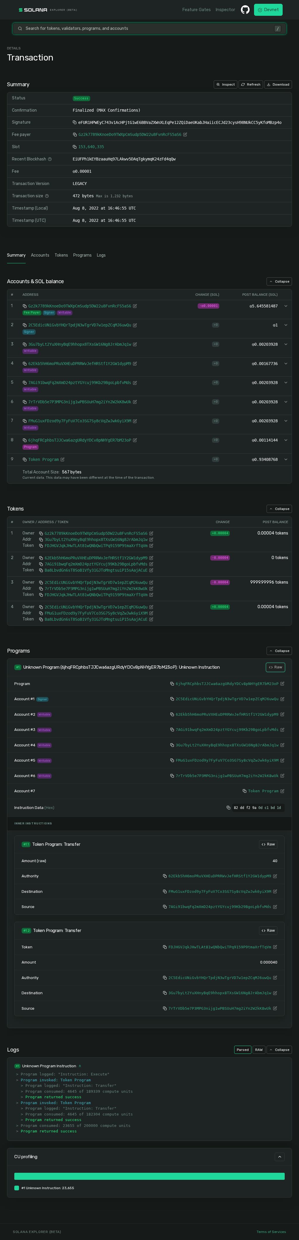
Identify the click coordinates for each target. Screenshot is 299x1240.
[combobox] (148, 29)
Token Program (43, 459)
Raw (278, 667)
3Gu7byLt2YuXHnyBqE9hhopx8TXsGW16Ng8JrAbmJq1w (79, 344)
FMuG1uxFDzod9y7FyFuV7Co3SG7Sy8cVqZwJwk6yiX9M (79, 420)
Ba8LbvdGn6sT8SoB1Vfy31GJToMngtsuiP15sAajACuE (96, 570)
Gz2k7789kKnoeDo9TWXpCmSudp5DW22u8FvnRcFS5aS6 (130, 134)
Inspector (225, 9)
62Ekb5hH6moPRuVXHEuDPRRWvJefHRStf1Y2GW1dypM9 (79, 363)
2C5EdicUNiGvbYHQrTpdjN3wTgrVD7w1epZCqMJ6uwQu (79, 325)
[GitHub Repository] (245, 9)
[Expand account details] (286, 306)
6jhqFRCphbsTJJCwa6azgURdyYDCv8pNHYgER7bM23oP (79, 440)
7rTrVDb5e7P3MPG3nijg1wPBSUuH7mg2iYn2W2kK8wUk (79, 402)
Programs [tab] (82, 255)
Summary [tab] (16, 255)
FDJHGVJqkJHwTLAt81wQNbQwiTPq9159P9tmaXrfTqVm (96, 545)
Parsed (243, 1050)
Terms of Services (271, 1232)
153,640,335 (91, 146)
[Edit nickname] (185, 134)
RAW (259, 1050)
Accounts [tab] (40, 255)
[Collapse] (280, 1157)
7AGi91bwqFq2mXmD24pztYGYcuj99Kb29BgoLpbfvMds (79, 382)
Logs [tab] (101, 255)
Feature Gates (196, 9)
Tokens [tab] (61, 255)
